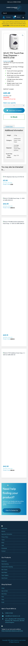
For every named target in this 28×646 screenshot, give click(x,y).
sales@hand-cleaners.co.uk (12, 616)
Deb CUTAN (4, 591)
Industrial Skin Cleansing (7, 566)
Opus (2, 599)
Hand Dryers (4, 578)
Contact (3, 551)
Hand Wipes (4, 572)
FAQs (2, 542)
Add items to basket (15, 110)
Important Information (6, 534)
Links (2, 545)
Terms (2, 539)
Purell (2, 602)
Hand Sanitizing (5, 564)
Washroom (4, 561)
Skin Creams (4, 569)
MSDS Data (4, 528)
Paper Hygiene (4, 575)
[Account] (7, 18)
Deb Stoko (4, 593)
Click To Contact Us (12, 510)
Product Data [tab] (9, 126)
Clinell (2, 588)
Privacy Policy (4, 537)
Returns (3, 531)
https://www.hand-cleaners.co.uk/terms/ (12, 630)
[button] (22, 35)
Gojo (2, 596)
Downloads (4, 548)
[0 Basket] (15, 18)
